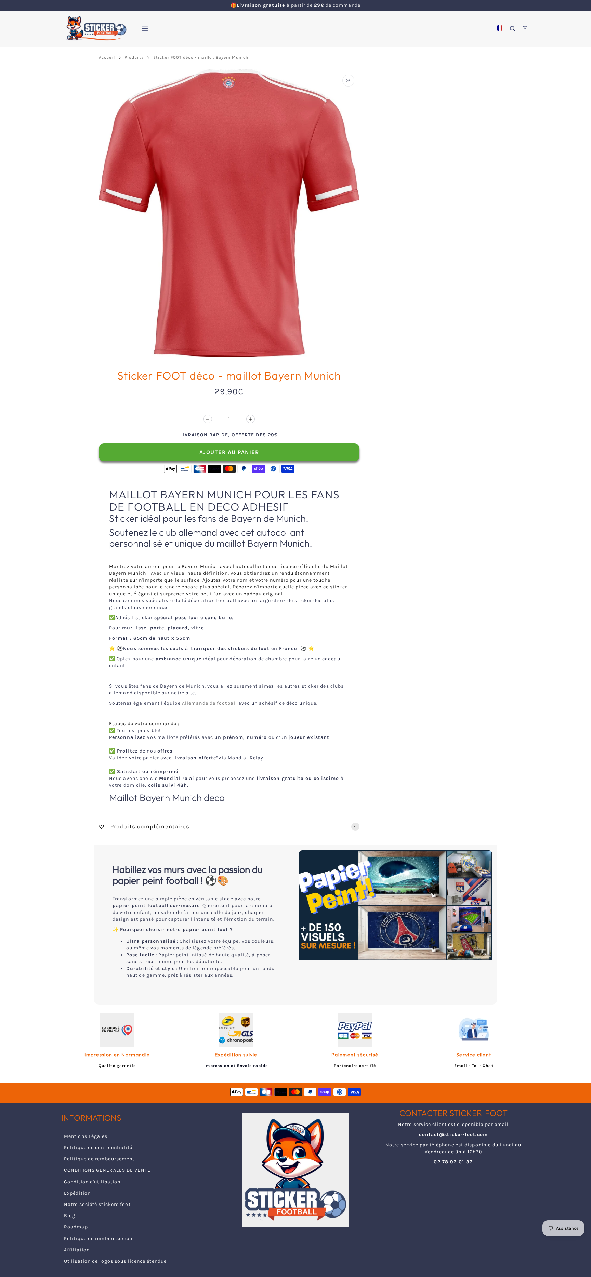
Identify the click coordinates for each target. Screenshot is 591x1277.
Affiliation (77, 1250)
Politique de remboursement (99, 1159)
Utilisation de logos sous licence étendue (115, 1261)
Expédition (77, 1193)
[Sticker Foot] (94, 28)
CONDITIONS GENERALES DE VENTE (107, 1170)
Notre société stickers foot (97, 1204)
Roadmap (76, 1227)
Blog (69, 1216)
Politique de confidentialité (98, 1147)
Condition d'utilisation (92, 1182)
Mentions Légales (86, 1136)
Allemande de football (209, 703)
